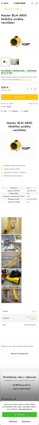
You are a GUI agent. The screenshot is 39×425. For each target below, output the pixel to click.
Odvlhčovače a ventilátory (31, 318)
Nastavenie (26, 421)
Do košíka (19, 97)
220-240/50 (31, 191)
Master (9, 106)
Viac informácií (26, 79)
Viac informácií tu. (25, 409)
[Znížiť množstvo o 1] (28, 89)
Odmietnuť (13, 421)
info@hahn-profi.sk (21, 385)
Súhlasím (21, 414)
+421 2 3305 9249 (21, 388)
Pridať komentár (19, 354)
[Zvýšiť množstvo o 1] (35, 89)
